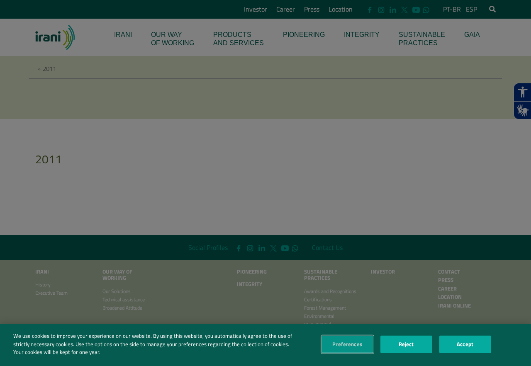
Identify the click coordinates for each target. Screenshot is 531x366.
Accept (465, 344)
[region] (265, 345)
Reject (406, 344)
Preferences (347, 344)
